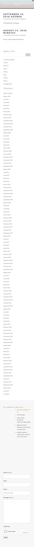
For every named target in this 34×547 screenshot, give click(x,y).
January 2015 (7, 330)
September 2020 (8, 130)
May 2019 (6, 178)
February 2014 (7, 360)
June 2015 (6, 315)
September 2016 (8, 269)
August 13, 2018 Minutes (15, 31)
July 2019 (6, 172)
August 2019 (7, 169)
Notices (5, 78)
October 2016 (7, 266)
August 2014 (7, 345)
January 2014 (7, 363)
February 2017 (7, 254)
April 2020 (6, 145)
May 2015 (6, 318)
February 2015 (7, 327)
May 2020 (6, 142)
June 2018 (6, 208)
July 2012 (6, 391)
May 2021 (6, 105)
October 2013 (7, 372)
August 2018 (7, 202)
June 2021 (6, 102)
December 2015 (7, 297)
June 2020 (6, 139)
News (5, 75)
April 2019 (6, 181)
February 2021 (7, 114)
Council (5, 62)
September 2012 (8, 385)
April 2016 (6, 284)
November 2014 (8, 336)
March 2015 (6, 324)
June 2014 (6, 348)
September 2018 (8, 199)
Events (5, 68)
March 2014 (6, 357)
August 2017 (7, 236)
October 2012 (7, 382)
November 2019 (8, 160)
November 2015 (8, 300)
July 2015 (6, 312)
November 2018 (8, 193)
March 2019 (6, 184)
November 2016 (8, 263)
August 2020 (7, 132)
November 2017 (8, 227)
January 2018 (7, 221)
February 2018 (7, 218)
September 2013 (8, 376)
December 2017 (7, 224)
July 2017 (6, 239)
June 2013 (6, 379)
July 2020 (6, 136)
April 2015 (6, 321)
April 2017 (6, 248)
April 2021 (6, 108)
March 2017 (6, 251)
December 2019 (7, 157)
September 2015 (8, 306)
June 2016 (6, 278)
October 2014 (7, 339)
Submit (5, 537)
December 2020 (7, 120)
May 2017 (6, 245)
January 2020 (7, 154)
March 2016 (6, 287)
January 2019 (7, 187)
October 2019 (7, 163)
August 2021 (7, 96)
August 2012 (7, 388)
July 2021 (6, 99)
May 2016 (6, 281)
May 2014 (6, 351)
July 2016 (6, 275)
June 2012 (6, 394)
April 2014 (6, 354)
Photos (5, 81)
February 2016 (7, 290)
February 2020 (7, 151)
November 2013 (8, 369)
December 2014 (7, 333)
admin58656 (8, 19)
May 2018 (6, 211)
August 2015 (7, 309)
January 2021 (7, 117)
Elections (6, 65)
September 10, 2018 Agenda (14, 15)
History (5, 71)
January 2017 (7, 257)
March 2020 (6, 148)
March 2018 (6, 215)
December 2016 (7, 260)
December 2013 (7, 366)
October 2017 (7, 230)
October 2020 (7, 126)
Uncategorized (22, 19)
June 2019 (6, 175)
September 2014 (8, 342)
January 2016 (7, 294)
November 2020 (8, 123)
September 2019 (8, 166)
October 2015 (7, 303)
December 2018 (7, 190)
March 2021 (6, 111)
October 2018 (7, 196)
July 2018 (6, 205)
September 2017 (8, 233)
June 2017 (6, 242)
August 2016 (7, 272)
